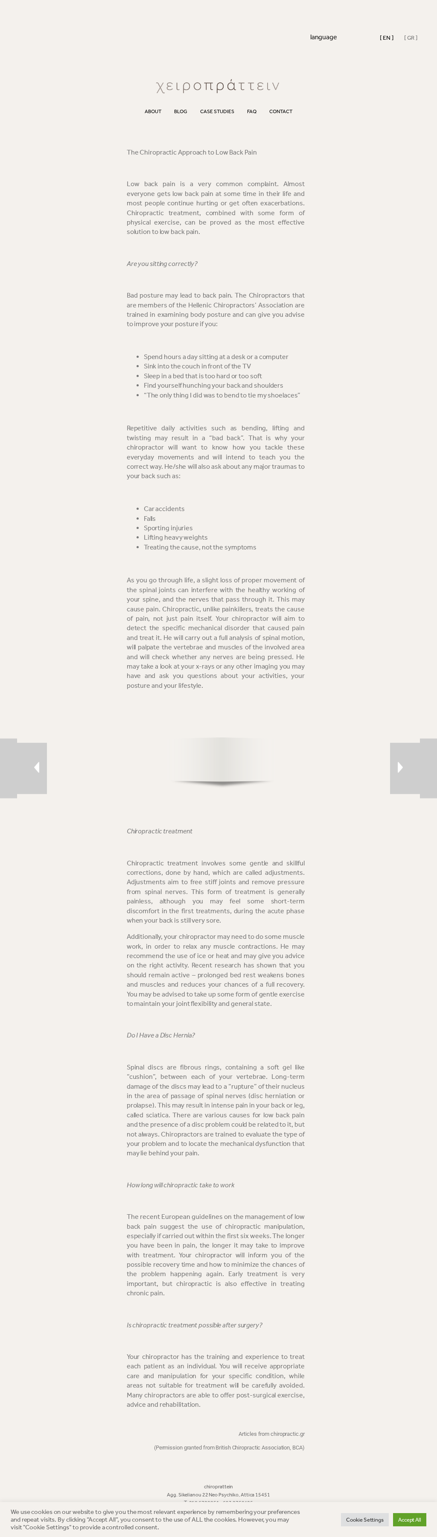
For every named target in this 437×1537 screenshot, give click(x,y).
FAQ (251, 111)
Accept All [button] (409, 1520)
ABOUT (153, 111)
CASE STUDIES (217, 111)
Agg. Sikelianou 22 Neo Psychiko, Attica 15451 (218, 1495)
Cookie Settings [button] (365, 1520)
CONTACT (280, 111)
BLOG (180, 111)
